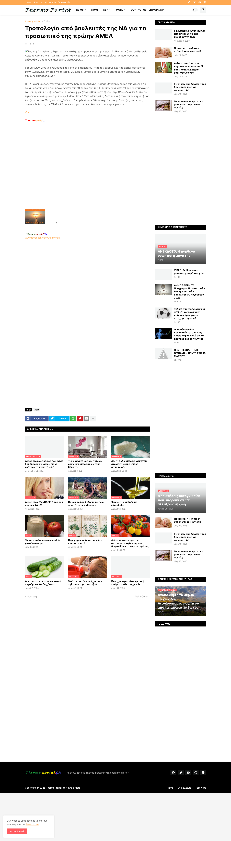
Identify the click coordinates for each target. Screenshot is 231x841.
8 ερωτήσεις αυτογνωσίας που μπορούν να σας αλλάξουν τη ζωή (189, 33)
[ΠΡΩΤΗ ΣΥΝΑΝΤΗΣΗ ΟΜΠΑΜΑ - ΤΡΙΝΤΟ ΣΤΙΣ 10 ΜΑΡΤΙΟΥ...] (163, 353)
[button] (195, 9)
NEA (105, 9)
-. (36, 234)
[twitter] (194, 2)
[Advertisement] (83, 173)
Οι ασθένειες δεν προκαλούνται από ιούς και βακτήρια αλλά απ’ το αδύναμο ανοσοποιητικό (189, 334)
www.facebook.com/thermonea (42, 237)
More (119, 9)
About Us (38, 2)
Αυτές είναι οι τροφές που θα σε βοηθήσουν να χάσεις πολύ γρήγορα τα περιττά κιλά (44, 463)
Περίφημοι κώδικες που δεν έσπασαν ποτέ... (85, 541)
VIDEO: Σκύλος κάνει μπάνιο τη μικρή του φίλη (189, 272)
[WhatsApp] (73, 418)
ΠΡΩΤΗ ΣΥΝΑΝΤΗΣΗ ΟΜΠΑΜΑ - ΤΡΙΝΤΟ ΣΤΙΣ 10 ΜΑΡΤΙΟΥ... (190, 352)
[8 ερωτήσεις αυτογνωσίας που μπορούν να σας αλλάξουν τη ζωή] (163, 34)
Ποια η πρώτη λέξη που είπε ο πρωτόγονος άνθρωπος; (86, 503)
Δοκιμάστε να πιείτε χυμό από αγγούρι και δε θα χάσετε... (43, 583)
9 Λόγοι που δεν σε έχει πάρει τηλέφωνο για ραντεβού (85, 583)
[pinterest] (205, 2)
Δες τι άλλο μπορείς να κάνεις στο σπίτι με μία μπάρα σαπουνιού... (129, 463)
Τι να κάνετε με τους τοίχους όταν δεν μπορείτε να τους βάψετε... (85, 463)
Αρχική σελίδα (33, 21)
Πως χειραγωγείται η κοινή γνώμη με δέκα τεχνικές (127, 583)
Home (28, 2)
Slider (47, 21)
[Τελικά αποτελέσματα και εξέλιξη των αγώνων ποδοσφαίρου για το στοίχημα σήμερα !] (163, 312)
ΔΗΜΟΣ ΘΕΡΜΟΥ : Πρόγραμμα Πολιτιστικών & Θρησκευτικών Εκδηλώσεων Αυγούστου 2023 (189, 291)
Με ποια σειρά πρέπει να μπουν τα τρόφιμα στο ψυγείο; (188, 104)
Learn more (32, 824)
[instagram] (196, 772)
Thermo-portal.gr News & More (63, 787)
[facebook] (189, 2)
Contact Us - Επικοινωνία (57, 2)
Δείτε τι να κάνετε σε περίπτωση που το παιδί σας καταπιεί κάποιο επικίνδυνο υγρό (188, 68)
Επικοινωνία (184, 787)
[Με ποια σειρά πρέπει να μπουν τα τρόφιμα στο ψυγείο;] (163, 105)
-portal (36, 120)
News (80, 9)
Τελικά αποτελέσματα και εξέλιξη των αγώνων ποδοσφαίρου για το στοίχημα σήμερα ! (189, 313)
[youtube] (200, 2)
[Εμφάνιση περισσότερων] (93, 418)
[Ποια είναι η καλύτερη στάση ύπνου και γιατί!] (163, 52)
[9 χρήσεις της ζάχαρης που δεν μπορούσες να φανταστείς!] (163, 87)
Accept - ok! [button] (17, 831)
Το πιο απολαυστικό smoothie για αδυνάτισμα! (42, 541)
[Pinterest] (80, 418)
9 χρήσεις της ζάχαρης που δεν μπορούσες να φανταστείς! (190, 86)
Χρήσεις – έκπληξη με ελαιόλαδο (124, 503)
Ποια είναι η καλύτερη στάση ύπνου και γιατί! (187, 50)
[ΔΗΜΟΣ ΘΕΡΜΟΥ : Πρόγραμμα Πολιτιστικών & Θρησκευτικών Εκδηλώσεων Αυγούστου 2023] (163, 289)
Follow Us (201, 787)
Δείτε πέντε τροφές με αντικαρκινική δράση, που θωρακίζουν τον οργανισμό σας (130, 543)
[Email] (86, 418)
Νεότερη (32, 596)
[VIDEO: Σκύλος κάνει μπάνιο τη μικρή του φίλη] (163, 274)
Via (27, 112)
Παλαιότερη (141, 596)
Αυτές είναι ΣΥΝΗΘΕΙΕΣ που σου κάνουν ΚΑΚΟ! (44, 503)
